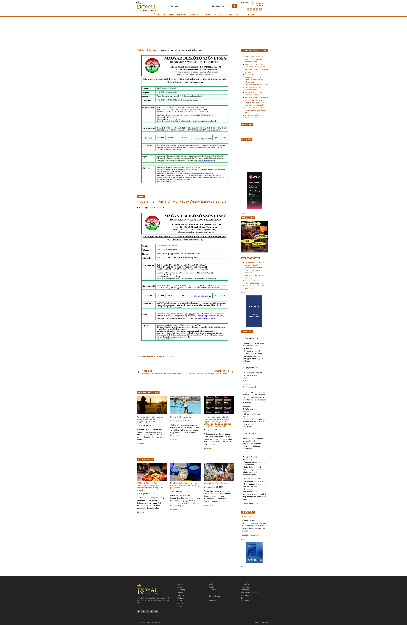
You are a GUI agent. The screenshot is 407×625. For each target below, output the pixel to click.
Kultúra (194, 14)
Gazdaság (181, 14)
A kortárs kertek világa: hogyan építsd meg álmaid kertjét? (255, 110)
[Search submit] (234, 6)
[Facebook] (248, 9)
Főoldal (156, 14)
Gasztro (240, 14)
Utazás (211, 587)
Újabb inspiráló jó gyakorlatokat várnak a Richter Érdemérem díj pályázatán (184, 485)
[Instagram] (254, 9)
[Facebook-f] (138, 611)
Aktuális (168, 14)
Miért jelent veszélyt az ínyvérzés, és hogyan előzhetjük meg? (254, 59)
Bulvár (251, 14)
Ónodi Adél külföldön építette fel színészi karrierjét (253, 270)
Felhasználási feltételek (250, 592)
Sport (229, 14)
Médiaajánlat (246, 584)
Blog (243, 598)
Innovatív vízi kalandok (180, 417)
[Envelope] (260, 9)
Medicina (218, 14)
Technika (205, 14)
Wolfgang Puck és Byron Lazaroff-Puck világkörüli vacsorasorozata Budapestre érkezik (150, 486)
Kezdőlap (140, 50)
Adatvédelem (246, 595)
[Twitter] (257, 9)
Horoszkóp (247, 516)
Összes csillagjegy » (251, 535)
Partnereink (245, 590)
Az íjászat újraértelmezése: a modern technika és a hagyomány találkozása (150, 419)
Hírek (148, 50)
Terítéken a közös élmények (217, 483)
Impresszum (245, 587)
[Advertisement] (203, 33)
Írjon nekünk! (246, 601)
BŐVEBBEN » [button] (141, 444)
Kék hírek (212, 590)
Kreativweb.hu (265, 622)
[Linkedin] (251, 9)
